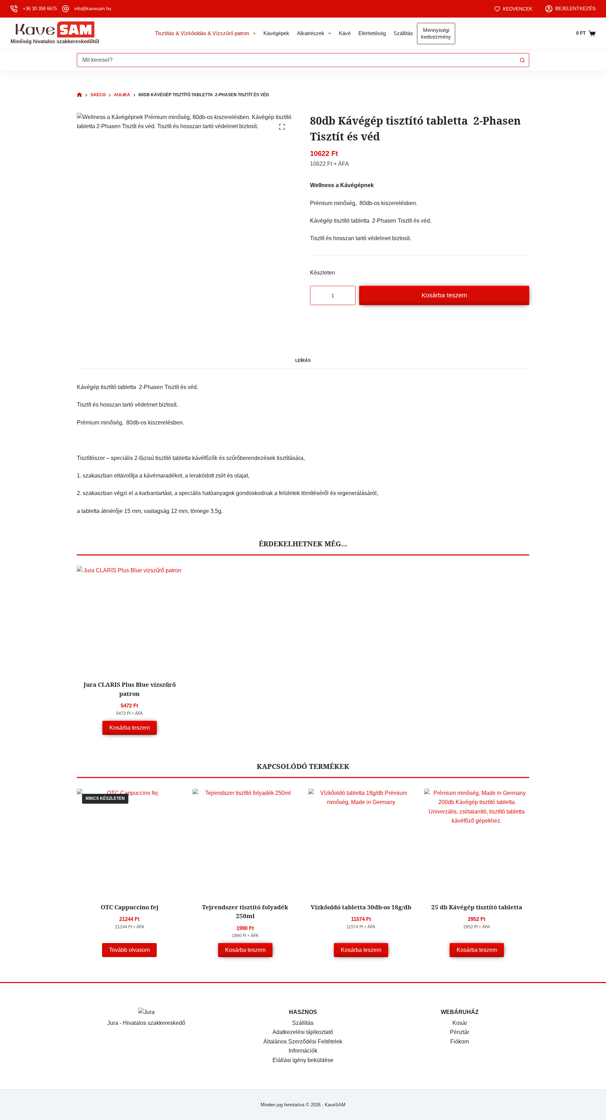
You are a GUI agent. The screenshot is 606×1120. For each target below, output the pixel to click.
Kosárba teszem (444, 295)
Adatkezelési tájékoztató (302, 1032)
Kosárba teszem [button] (129, 728)
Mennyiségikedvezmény (436, 33)
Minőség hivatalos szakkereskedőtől (55, 41)
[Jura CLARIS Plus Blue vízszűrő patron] (129, 618)
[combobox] (296, 60)
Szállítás (403, 33)
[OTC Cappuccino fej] (129, 841)
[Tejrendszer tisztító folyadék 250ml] (245, 841)
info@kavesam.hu (92, 8)
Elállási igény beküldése (303, 1060)
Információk (303, 1051)
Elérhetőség (372, 33)
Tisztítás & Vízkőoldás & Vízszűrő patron (202, 33)
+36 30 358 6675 (40, 8)
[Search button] (522, 60)
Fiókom (459, 1042)
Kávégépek (276, 33)
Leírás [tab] (303, 360)
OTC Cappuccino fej (130, 907)
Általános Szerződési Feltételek (302, 1042)
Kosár (459, 1023)
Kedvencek (517, 9)
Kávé (345, 33)
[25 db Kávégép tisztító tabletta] (476, 841)
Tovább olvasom (129, 950)
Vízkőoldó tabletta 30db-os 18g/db (361, 907)
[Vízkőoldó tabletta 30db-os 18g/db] (360, 841)
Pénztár (459, 1032)
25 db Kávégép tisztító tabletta (476, 907)
